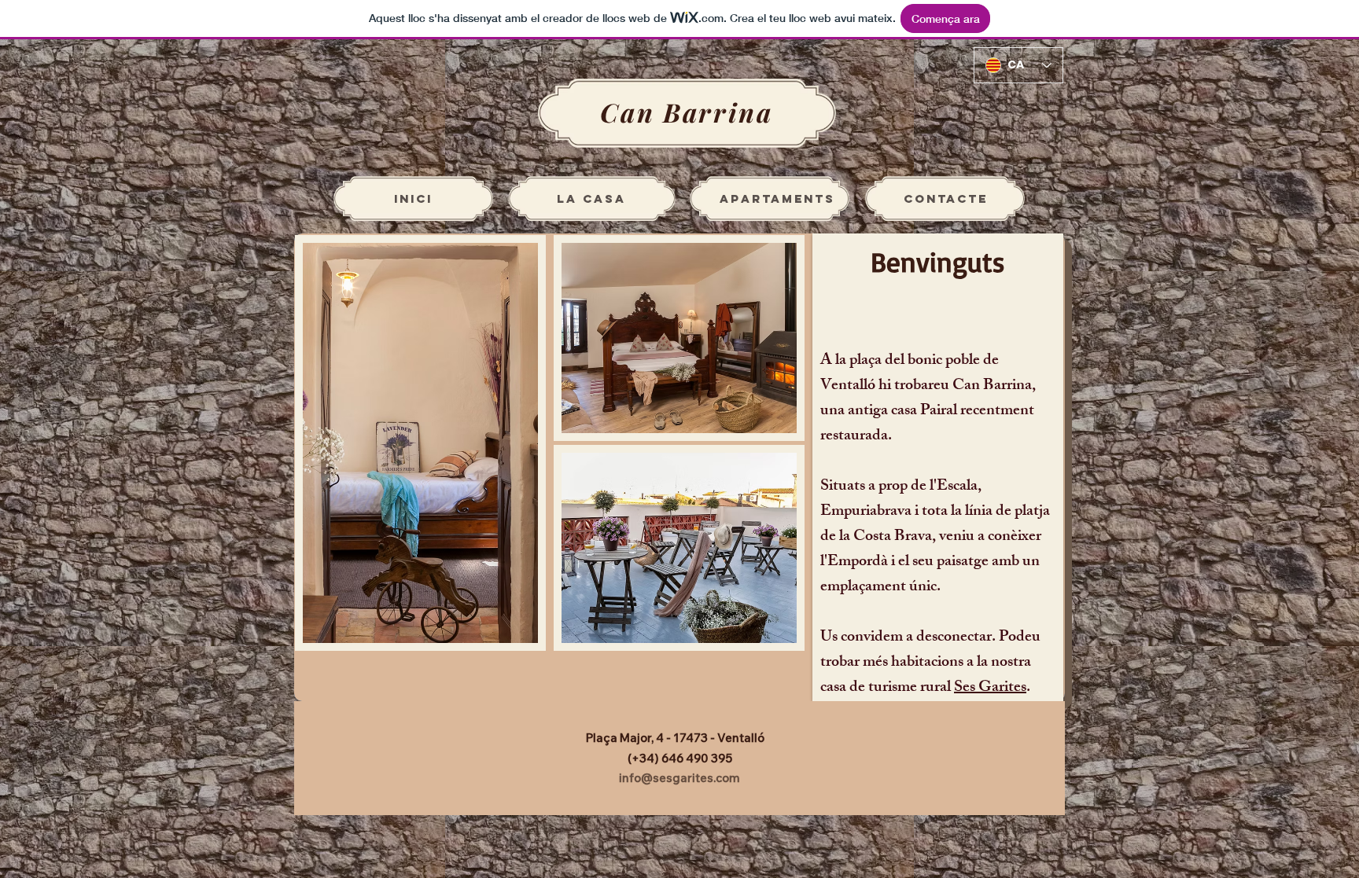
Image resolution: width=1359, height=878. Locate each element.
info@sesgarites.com (679, 777)
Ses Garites (990, 688)
